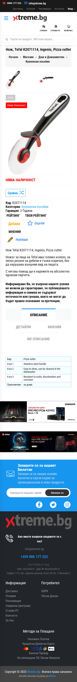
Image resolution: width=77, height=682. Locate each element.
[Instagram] (67, 504)
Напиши (22, 239)
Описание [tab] (38, 315)
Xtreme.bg (33, 672)
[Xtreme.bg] (30, 18)
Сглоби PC (12, 610)
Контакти (59, 8)
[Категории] (7, 18)
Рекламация (45, 8)
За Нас (10, 620)
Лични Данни (49, 596)
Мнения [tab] (54, 327)
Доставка (18, 8)
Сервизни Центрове (18, 606)
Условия (30, 8)
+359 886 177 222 (34, 556)
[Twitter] (53, 504)
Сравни (13, 193)
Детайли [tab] (23, 327)
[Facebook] (39, 504)
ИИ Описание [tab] (38, 339)
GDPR (44, 591)
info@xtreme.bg (37, 3)
